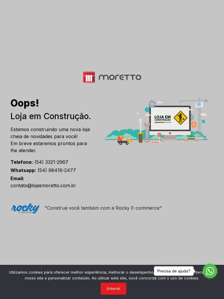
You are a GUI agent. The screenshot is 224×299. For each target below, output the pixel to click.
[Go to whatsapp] (210, 271)
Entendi (113, 288)
